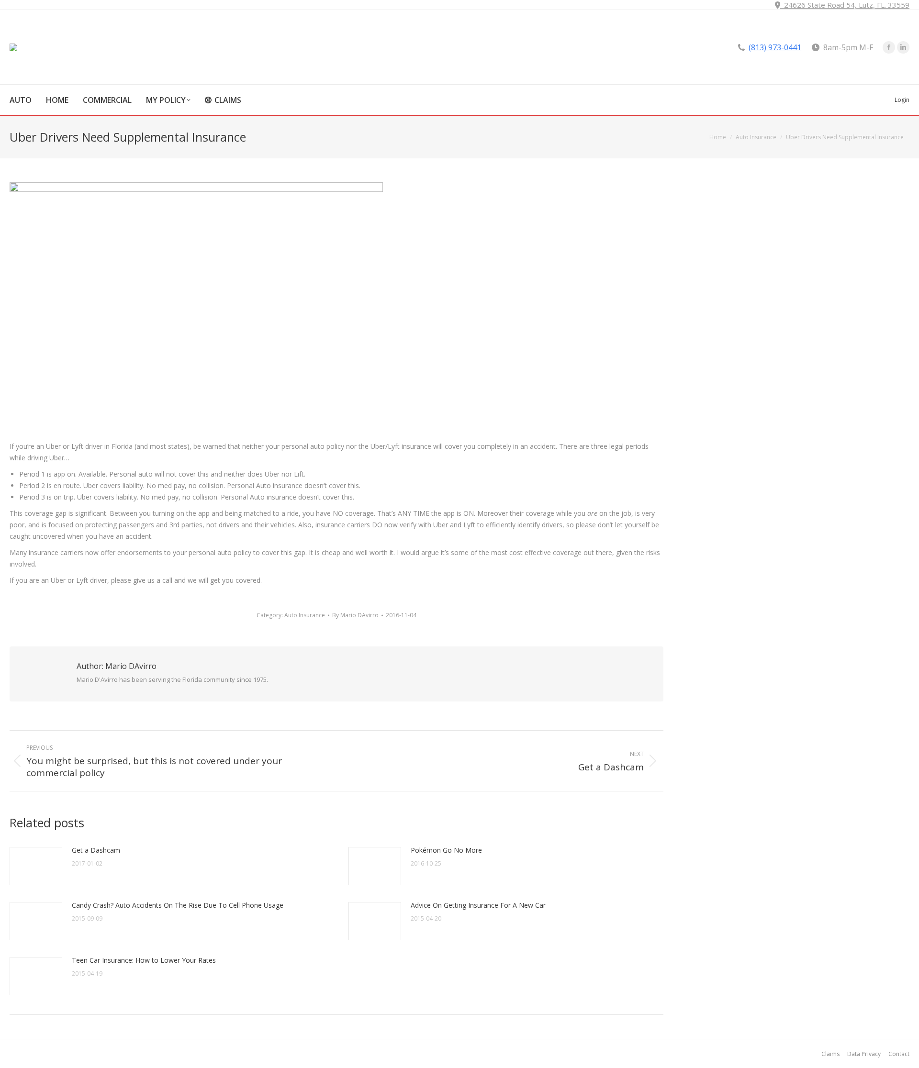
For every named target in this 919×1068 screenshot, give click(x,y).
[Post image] (36, 866)
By (355, 615)
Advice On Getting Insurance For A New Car (478, 905)
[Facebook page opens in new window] (889, 47)
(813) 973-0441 (775, 47)
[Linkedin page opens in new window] (903, 47)
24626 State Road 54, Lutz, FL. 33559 (844, 5)
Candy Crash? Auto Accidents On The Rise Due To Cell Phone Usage (177, 905)
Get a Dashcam (96, 850)
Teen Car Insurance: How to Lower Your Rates (144, 960)
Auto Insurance (304, 615)
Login (902, 100)
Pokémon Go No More (446, 850)
